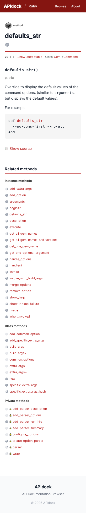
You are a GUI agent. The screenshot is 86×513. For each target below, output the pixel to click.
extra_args (17, 366)
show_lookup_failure (24, 304)
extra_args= (18, 372)
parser (17, 447)
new (12, 378)
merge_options (20, 284)
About (75, 6)
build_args (17, 346)
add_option (18, 195)
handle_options (21, 259)
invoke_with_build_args (26, 278)
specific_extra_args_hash (28, 391)
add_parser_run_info (27, 421)
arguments (17, 201)
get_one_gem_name (24, 246)
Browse (60, 6)
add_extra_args (21, 188)
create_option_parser (28, 441)
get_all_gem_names (24, 233)
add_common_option (25, 334)
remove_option (20, 291)
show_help (17, 297)
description (18, 220)
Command (71, 57)
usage (14, 310)
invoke (14, 272)
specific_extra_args (24, 385)
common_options (22, 359)
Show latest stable (30, 57)
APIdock (13, 6)
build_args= (18, 353)
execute (15, 227)
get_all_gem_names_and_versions (34, 240)
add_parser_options (27, 415)
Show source (21, 148)
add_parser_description (30, 408)
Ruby (33, 6)
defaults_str (30, 121)
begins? (15, 208)
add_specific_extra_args (27, 340)
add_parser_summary (28, 428)
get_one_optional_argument (29, 252)
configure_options (26, 434)
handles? (16, 265)
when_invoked (20, 316)
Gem (57, 57)
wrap (16, 453)
